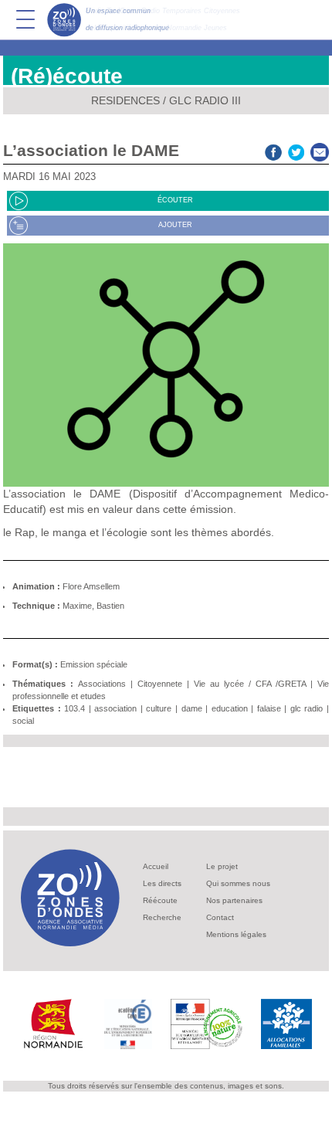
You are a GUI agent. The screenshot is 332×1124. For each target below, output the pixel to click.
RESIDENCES (125, 100)
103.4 (74, 708)
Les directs (162, 883)
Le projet (222, 866)
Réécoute (160, 900)
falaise (269, 708)
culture (158, 708)
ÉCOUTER (175, 200)
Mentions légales (236, 934)
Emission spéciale (93, 664)
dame (191, 708)
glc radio (307, 708)
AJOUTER (175, 225)
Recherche (162, 917)
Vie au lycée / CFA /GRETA (250, 683)
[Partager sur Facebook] (273, 150)
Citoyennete (159, 683)
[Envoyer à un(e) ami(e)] (319, 150)
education (230, 708)
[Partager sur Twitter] (296, 150)
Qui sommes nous (238, 883)
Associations (102, 683)
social (23, 720)
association (115, 708)
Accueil (155, 866)
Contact (220, 917)
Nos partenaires (234, 900)
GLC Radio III (205, 100)
